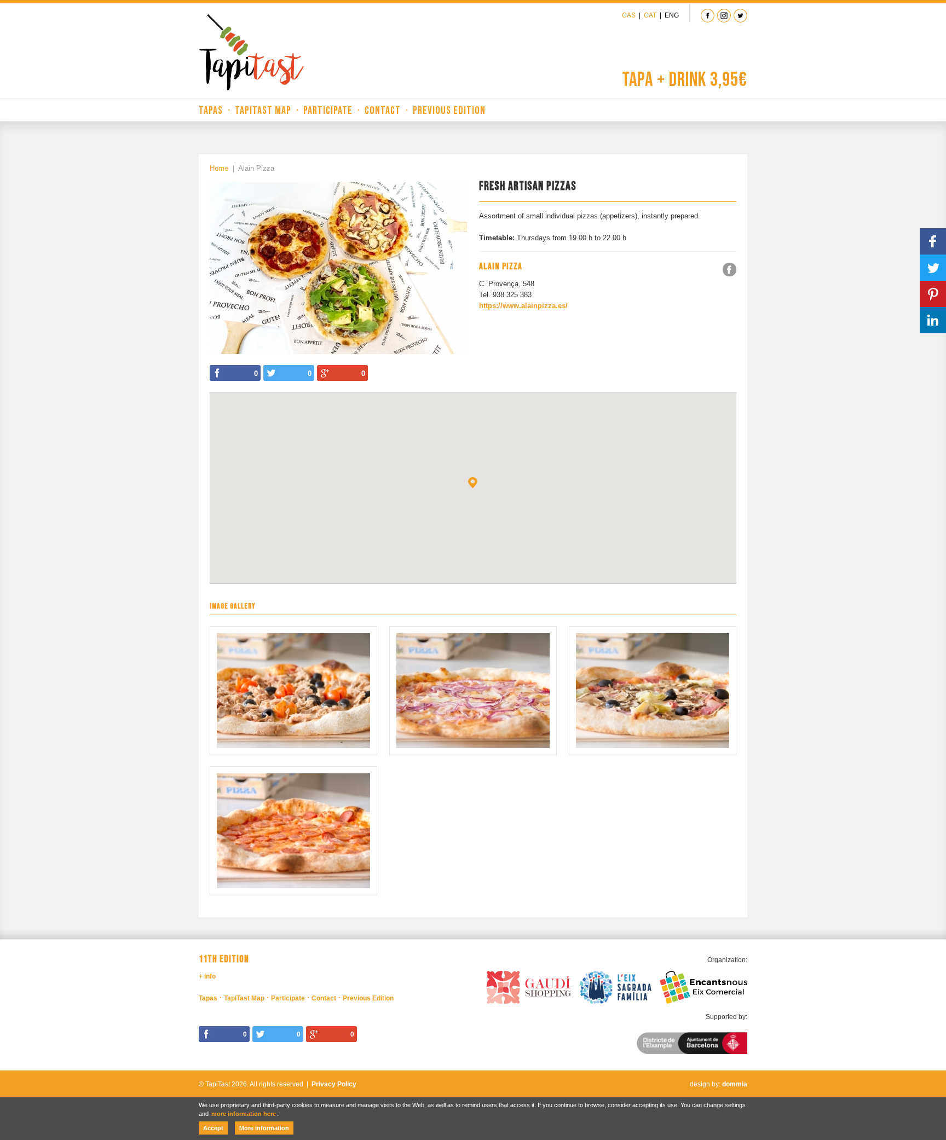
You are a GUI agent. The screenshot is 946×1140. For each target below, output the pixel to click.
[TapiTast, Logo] (251, 52)
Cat (650, 15)
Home (219, 168)
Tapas (211, 110)
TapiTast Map (263, 110)
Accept (213, 1128)
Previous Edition (449, 110)
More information (264, 1128)
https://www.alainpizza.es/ (523, 306)
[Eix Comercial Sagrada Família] (616, 985)
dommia (734, 1084)
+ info (207, 976)
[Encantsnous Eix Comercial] (703, 985)
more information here (243, 1113)
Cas (629, 15)
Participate (328, 110)
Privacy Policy (334, 1084)
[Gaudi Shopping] (529, 985)
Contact (383, 110)
